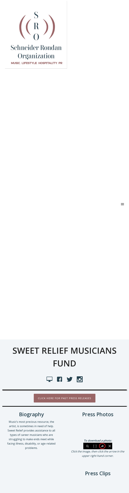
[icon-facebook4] (60, 379)
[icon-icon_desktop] (50, 379)
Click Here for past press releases (64, 398)
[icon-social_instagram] (80, 379)
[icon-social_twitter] (70, 379)
